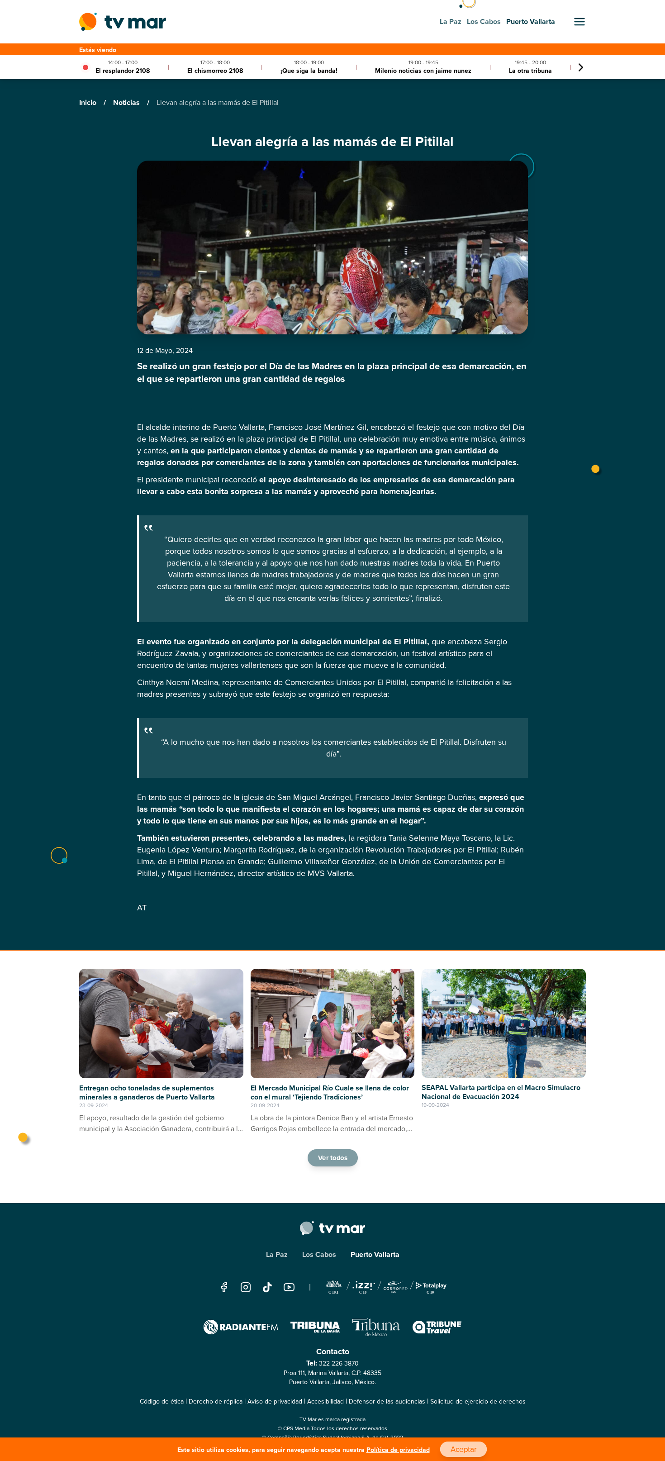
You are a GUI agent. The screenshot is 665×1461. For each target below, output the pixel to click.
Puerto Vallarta (375, 1254)
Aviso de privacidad (274, 1401)
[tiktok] (267, 1287)
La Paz (277, 1254)
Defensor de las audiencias (387, 1401)
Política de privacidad (398, 1450)
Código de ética (162, 1401)
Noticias (127, 102)
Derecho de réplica (215, 1401)
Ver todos (332, 1157)
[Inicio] (122, 22)
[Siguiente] (581, 67)
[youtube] (289, 1287)
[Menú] (579, 21)
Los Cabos (319, 1254)
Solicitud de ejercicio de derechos (478, 1401)
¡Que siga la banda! (308, 71)
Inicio (88, 102)
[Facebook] (223, 1287)
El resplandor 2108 (122, 71)
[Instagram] (245, 1287)
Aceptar (463, 1449)
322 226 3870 (339, 1363)
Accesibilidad (325, 1401)
